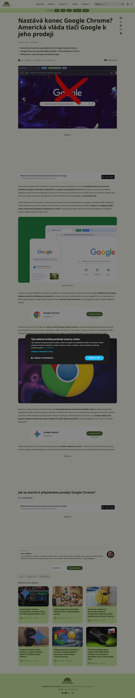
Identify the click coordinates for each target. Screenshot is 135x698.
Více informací (48, 348)
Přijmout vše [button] (94, 358)
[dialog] (67, 349)
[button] (67, 352)
